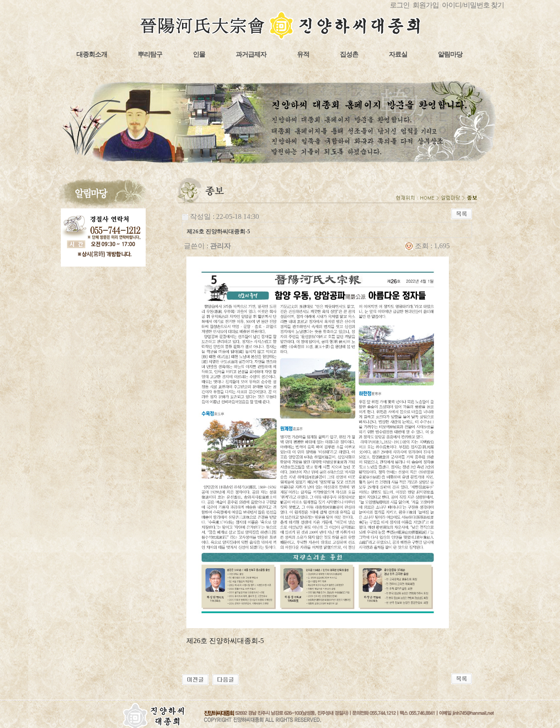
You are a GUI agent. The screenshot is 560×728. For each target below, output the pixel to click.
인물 (199, 54)
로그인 (400, 5)
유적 (303, 54)
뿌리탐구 (150, 54)
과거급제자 (251, 54)
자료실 (398, 54)
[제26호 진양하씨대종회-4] (225, 678)
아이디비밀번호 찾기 (473, 5)
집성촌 (349, 54)
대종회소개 (92, 54)
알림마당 (450, 54)
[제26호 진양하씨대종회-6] (195, 678)
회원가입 (426, 5)
